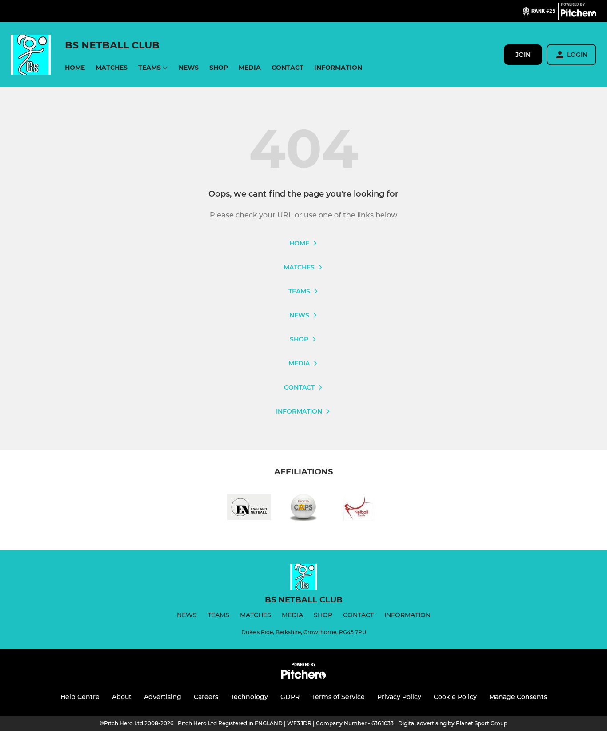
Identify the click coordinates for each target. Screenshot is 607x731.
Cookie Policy (455, 697)
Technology (249, 697)
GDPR (290, 697)
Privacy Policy (399, 697)
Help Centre (80, 697)
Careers (206, 697)
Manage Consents (518, 697)
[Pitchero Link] (578, 14)
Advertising (162, 697)
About (122, 697)
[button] (75, 67)
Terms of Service (338, 697)
